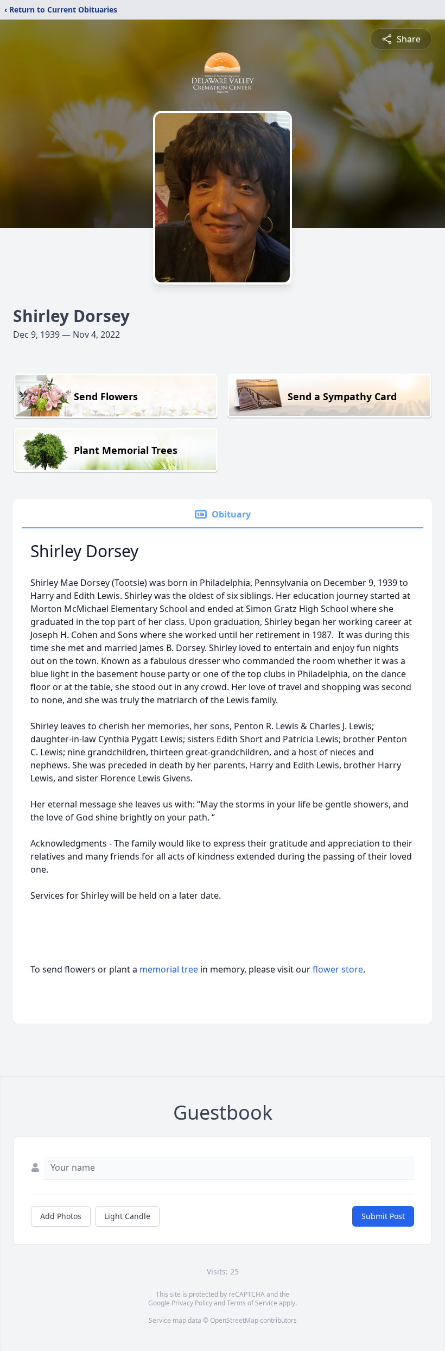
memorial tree (168, 969)
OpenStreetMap (234, 1320)
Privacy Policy (191, 1303)
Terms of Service (252, 1303)
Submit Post (383, 1216)
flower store (338, 969)
